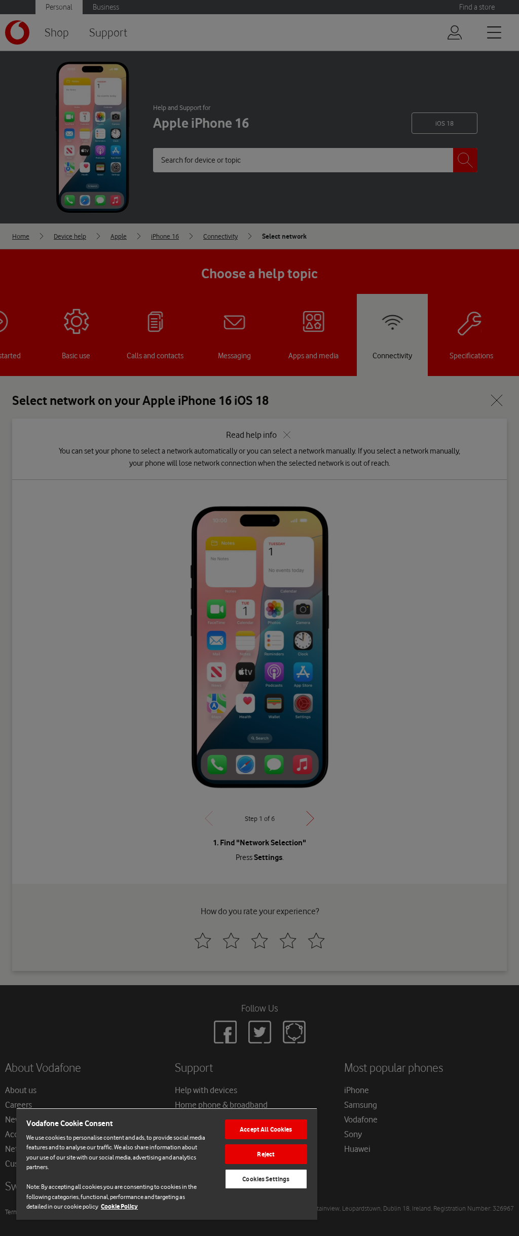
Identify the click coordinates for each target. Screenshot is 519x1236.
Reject (266, 1154)
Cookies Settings (265, 1179)
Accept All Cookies (266, 1129)
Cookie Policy (119, 1206)
